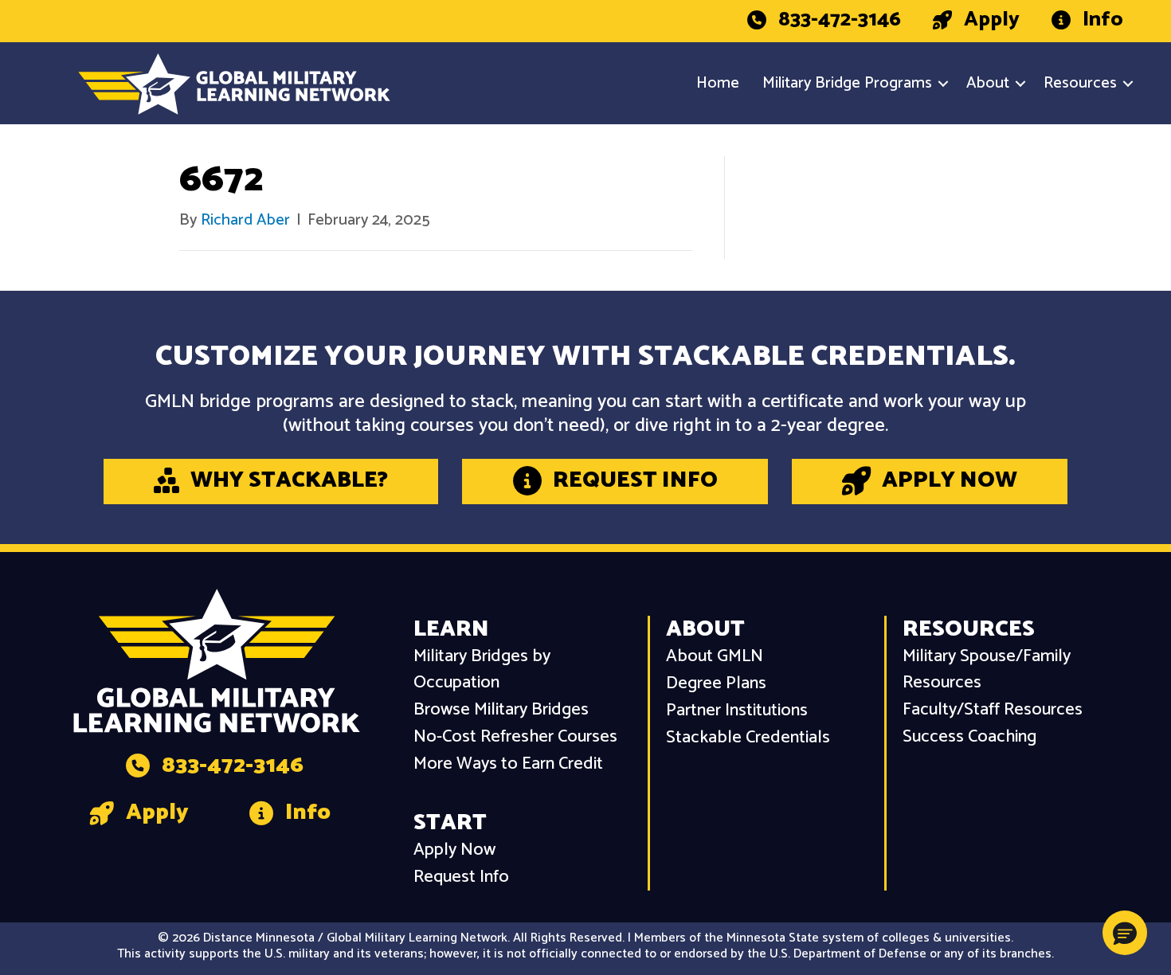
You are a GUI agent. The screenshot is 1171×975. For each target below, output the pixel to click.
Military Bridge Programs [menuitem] (847, 83)
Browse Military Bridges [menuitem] (501, 710)
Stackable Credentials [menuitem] (748, 738)
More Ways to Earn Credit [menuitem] (508, 764)
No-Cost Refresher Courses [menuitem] (515, 737)
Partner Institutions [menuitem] (737, 711)
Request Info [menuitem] (461, 877)
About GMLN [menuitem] (714, 657)
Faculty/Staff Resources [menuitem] (993, 710)
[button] (943, 84)
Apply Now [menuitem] (454, 850)
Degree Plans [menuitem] (716, 684)
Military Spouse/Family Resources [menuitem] (987, 670)
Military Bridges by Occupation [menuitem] (481, 670)
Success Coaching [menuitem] (969, 737)
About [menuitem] (987, 83)
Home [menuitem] (717, 83)
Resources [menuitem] (1080, 83)
